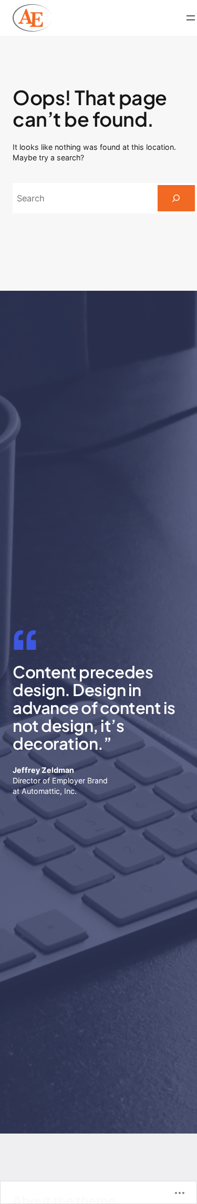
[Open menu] (190, 18)
